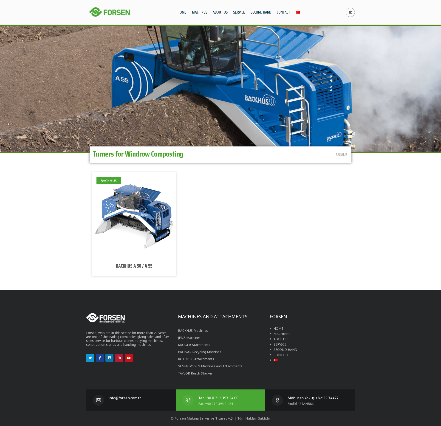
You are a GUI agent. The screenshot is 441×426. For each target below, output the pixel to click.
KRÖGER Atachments (194, 345)
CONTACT (281, 355)
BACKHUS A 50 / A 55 (134, 266)
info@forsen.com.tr (125, 398)
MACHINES (282, 334)
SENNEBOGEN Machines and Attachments (210, 366)
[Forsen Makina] (109, 12)
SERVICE (280, 344)
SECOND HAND (285, 349)
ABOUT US (281, 339)
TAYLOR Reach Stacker (195, 373)
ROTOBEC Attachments (196, 359)
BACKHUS (341, 154)
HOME (278, 328)
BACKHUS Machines (193, 330)
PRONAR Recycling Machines (199, 352)
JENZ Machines (189, 337)
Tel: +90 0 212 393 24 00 (218, 398)
